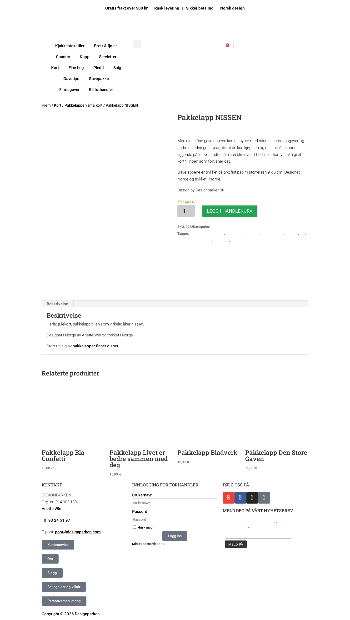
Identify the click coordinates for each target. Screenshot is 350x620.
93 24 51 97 (59, 520)
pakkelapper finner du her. (96, 346)
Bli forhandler (101, 89)
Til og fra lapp (240, 240)
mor (302, 233)
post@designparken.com (78, 532)
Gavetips (71, 78)
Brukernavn (142, 495)
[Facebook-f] (240, 498)
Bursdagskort (214, 233)
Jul (242, 233)
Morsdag (184, 240)
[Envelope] (229, 498)
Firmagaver (69, 89)
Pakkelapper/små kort (83, 105)
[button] (137, 44)
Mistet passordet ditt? (148, 544)
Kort (57, 105)
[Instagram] (252, 498)
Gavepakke (99, 78)
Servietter (107, 56)
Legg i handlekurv (230, 211)
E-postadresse (237, 527)
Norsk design (202, 240)
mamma (292, 233)
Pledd (98, 67)
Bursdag (196, 233)
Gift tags (232, 233)
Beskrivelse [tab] (57, 303)
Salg (117, 67)
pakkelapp (221, 240)
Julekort (252, 233)
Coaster (63, 56)
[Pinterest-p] (264, 498)
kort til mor (276, 233)
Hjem (46, 105)
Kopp (85, 56)
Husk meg (145, 527)
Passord (139, 511)
